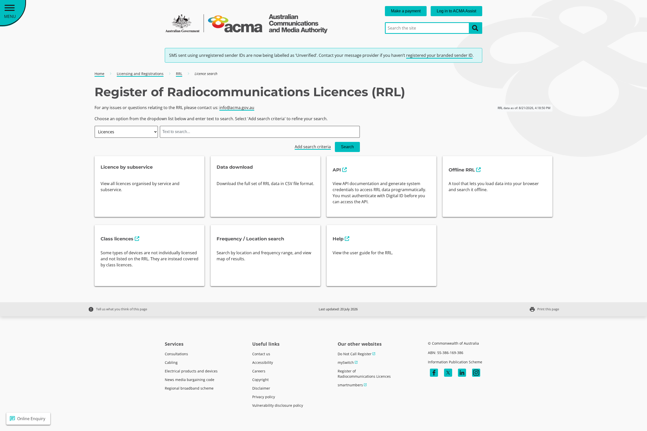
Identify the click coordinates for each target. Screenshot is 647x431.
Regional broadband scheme (189, 388)
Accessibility (262, 362)
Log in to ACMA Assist (456, 11)
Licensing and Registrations (140, 73)
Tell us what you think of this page (117, 309)
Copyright (260, 379)
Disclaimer (261, 388)
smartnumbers (350, 385)
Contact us (261, 353)
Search (347, 147)
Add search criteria (313, 146)
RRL (179, 73)
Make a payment (406, 11)
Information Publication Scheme (455, 362)
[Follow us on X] (448, 373)
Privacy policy (263, 396)
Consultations (176, 353)
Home (99, 73)
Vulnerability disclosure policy (277, 405)
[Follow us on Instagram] (476, 373)
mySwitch (346, 362)
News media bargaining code (189, 379)
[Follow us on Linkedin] (462, 373)
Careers (258, 371)
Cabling (171, 362)
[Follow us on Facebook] (434, 373)
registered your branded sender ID (439, 55)
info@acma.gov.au (236, 107)
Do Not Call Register (355, 353)
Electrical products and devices (191, 371)
